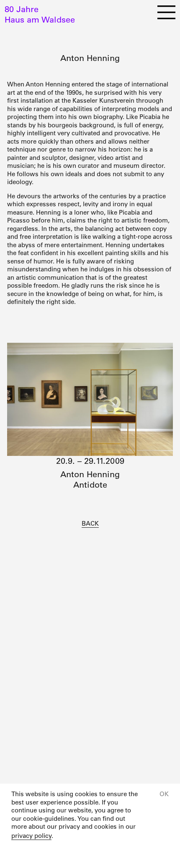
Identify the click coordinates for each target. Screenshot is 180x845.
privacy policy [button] (31, 836)
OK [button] (164, 794)
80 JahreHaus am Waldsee (40, 14)
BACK (90, 523)
